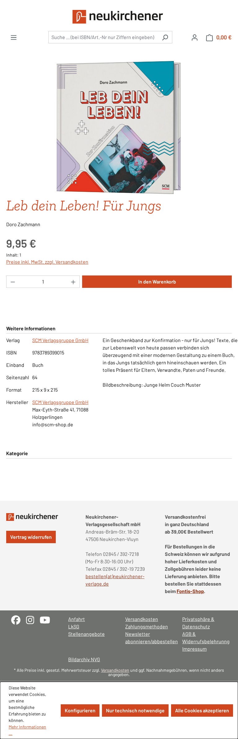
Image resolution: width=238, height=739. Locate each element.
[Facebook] (18, 619)
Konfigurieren (80, 710)
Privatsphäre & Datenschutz (198, 622)
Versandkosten (141, 619)
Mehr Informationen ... (27, 730)
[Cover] (119, 127)
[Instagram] (33, 619)
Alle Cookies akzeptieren (202, 710)
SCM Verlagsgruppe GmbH (60, 340)
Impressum (194, 649)
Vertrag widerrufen (31, 537)
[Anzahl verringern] (12, 281)
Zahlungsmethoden (146, 626)
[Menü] (13, 37)
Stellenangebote (86, 634)
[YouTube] (47, 619)
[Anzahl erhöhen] (73, 281)
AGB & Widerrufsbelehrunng (204, 637)
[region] (119, 127)
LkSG (73, 626)
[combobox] (103, 37)
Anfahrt (76, 619)
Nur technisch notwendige (135, 710)
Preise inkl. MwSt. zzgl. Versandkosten (47, 262)
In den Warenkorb (157, 281)
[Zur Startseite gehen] (119, 17)
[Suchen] (165, 37)
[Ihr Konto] (194, 37)
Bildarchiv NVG (84, 659)
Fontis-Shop (190, 591)
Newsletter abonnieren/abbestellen (147, 637)
